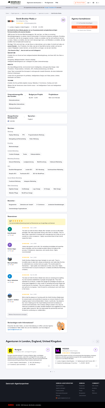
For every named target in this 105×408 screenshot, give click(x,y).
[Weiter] (97, 341)
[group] (52, 356)
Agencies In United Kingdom (29, 13)
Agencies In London (44, 13)
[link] (49, 3)
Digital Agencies (15, 13)
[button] (89, 3)
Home (7, 13)
